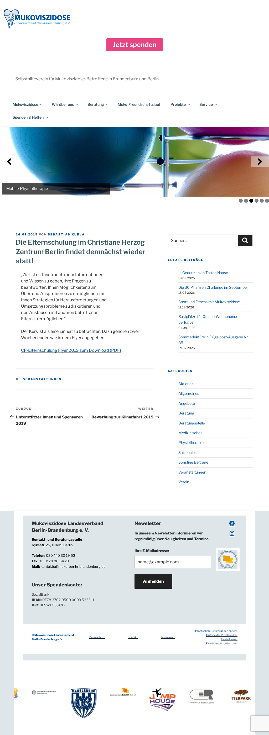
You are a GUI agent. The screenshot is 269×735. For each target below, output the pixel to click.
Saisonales (187, 452)
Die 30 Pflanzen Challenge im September (213, 287)
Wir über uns (63, 104)
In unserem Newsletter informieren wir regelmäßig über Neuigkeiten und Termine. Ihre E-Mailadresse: (172, 542)
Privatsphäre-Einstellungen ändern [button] (216, 630)
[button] (134, 44)
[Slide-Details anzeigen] (134, 162)
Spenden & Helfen (28, 117)
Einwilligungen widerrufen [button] (221, 643)
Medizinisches (190, 432)
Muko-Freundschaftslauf (139, 104)
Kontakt (133, 637)
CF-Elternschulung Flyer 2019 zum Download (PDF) (71, 350)
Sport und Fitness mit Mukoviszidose (209, 302)
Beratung (95, 104)
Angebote (186, 403)
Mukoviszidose (25, 104)
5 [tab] (262, 201)
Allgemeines (188, 393)
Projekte (178, 104)
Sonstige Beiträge (193, 462)
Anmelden (153, 581)
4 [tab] (256, 201)
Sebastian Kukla (66, 234)
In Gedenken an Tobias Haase (203, 272)
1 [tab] (241, 201)
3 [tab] (251, 201)
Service (206, 104)
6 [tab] (267, 201)
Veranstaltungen (42, 379)
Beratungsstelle (191, 423)
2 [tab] (246, 201)
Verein (183, 482)
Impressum (168, 637)
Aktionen (186, 383)
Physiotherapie (191, 442)
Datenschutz (97, 637)
